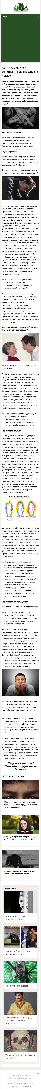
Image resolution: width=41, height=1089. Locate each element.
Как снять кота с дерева (17, 986)
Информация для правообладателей (20, 1083)
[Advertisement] (20, 40)
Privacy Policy (15, 1086)
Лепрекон (14, 1075)
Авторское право (20, 1081)
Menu (4, 17)
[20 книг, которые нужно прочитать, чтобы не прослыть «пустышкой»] (20, 824)
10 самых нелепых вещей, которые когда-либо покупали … (18, 1020)
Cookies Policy (27, 1086)
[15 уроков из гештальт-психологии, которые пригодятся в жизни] (20, 859)
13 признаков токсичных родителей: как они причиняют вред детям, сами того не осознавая (20, 804)
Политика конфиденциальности (20, 1078)
